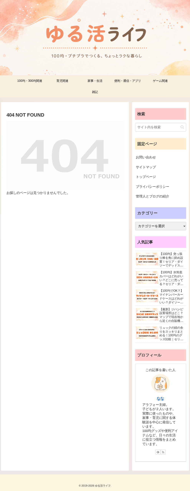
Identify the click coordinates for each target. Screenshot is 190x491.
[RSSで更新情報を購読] (163, 452)
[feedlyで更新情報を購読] (157, 452)
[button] (182, 127)
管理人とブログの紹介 (152, 196)
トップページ (146, 177)
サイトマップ (146, 167)
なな (160, 398)
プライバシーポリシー (152, 187)
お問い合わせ (146, 157)
